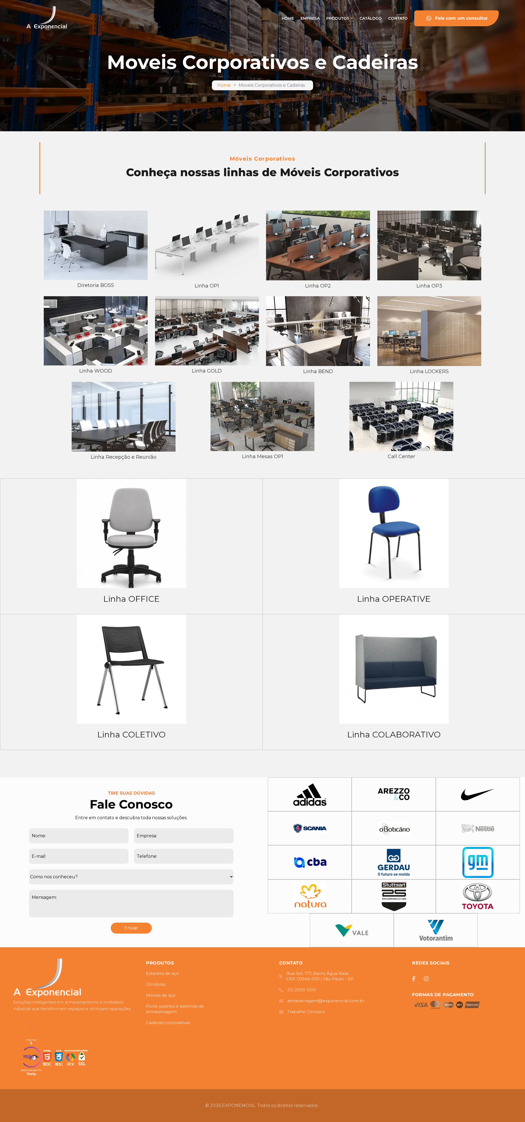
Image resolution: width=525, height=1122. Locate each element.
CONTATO (398, 18)
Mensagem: (44, 897)
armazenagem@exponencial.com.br (325, 1000)
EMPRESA (310, 18)
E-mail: (39, 856)
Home (224, 85)
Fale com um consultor (461, 18)
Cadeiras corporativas (168, 1022)
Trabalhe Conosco (306, 1011)
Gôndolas (155, 984)
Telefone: (147, 856)
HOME (288, 18)
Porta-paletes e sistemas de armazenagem (175, 1009)
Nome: (39, 836)
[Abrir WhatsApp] (511, 1108)
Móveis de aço (161, 995)
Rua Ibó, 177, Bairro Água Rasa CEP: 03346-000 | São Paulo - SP (319, 976)
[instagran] (30, 1025)
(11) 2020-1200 (301, 989)
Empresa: (147, 836)
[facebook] (17, 1024)
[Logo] (47, 978)
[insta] (426, 979)
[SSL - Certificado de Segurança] (82, 1059)
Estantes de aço (162, 973)
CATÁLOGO (371, 18)
